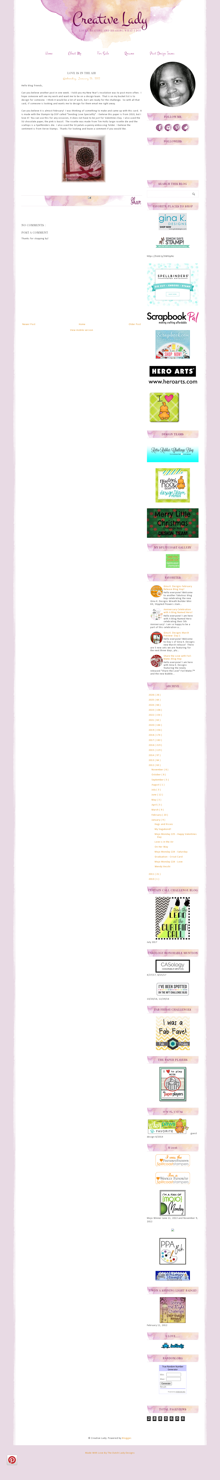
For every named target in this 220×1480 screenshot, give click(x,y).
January (156, 820)
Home (49, 53)
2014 (152, 755)
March (155, 810)
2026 (152, 695)
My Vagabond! (163, 829)
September (158, 780)
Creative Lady (110, 19)
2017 (152, 740)
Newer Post (28, 324)
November (158, 769)
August (156, 785)
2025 (152, 700)
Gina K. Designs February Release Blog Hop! (178, 588)
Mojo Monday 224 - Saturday (171, 852)
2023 (152, 710)
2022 (152, 715)
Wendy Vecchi (162, 866)
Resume (129, 53)
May (154, 800)
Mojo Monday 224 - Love (169, 862)
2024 (152, 705)
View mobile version (81, 330)
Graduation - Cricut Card (169, 857)
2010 (152, 879)
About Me (74, 53)
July (154, 790)
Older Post (135, 324)
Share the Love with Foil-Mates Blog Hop (178, 657)
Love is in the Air (164, 842)
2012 (152, 765)
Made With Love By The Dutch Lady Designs (110, 1453)
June (154, 795)
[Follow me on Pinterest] (177, 130)
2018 (152, 735)
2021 (152, 720)
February (157, 815)
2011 (152, 874)
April (155, 805)
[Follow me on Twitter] (186, 130)
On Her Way (161, 847)
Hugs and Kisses (164, 824)
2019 (152, 730)
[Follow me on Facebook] (160, 130)
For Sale (103, 53)
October (157, 774)
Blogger (126, 1438)
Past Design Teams (162, 53)
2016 (152, 745)
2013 (152, 760)
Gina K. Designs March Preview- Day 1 (176, 634)
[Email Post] (89, 197)
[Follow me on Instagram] (168, 130)
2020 (152, 725)
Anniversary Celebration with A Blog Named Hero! (178, 611)
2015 (152, 750)
